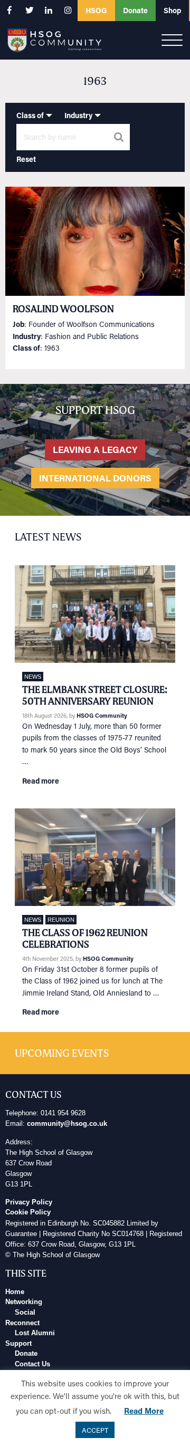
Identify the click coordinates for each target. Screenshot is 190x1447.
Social (25, 1312)
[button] (9, 10)
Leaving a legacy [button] (95, 449)
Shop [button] (172, 10)
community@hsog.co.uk (67, 1123)
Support (18, 1343)
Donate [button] (135, 10)
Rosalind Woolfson (63, 309)
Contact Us (32, 1364)
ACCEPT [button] (95, 1429)
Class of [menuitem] (30, 115)
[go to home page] (54, 39)
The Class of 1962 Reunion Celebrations (85, 938)
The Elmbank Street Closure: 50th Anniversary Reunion (94, 695)
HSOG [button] (96, 10)
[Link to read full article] (95, 241)
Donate (26, 1353)
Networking (23, 1302)
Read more (40, 781)
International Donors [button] (95, 478)
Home (14, 1292)
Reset (26, 159)
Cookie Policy (28, 1212)
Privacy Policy (28, 1202)
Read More (144, 1410)
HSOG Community (102, 715)
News (32, 676)
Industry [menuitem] (78, 115)
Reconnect (22, 1323)
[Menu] (172, 40)
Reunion (61, 920)
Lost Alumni (35, 1333)
